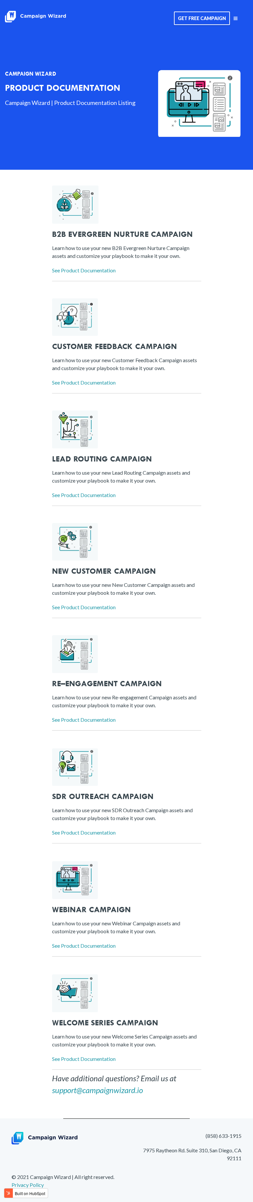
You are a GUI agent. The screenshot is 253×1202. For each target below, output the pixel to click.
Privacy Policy (28, 1185)
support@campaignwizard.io (97, 1090)
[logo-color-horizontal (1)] (35, 18)
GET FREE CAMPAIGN (202, 18)
